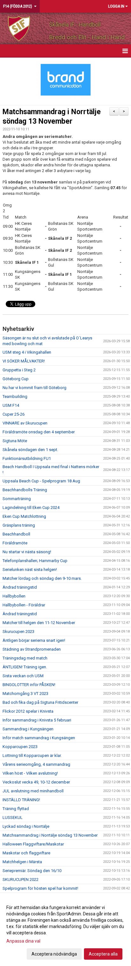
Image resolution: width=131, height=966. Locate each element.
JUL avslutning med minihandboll (33, 791)
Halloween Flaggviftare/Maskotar (33, 844)
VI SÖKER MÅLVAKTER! (24, 361)
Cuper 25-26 (13, 414)
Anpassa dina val (23, 941)
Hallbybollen (14, 596)
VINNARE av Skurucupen (25, 423)
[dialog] (65, 930)
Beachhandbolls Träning (25, 489)
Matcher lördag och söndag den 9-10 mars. (42, 578)
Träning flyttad (16, 808)
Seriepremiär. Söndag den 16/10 (32, 870)
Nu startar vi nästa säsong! (27, 551)
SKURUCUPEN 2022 (20, 879)
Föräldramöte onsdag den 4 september (39, 432)
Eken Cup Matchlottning (24, 516)
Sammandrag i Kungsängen (28, 729)
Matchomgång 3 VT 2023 (25, 693)
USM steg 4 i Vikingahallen (27, 352)
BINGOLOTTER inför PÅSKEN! (29, 684)
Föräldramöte (15, 543)
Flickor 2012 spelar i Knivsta (28, 711)
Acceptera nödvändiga (54, 954)
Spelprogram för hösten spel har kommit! (40, 888)
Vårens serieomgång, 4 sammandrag (36, 764)
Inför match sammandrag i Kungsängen (39, 737)
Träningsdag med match (25, 658)
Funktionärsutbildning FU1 (27, 458)
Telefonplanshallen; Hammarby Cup (35, 560)
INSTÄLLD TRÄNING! (21, 799)
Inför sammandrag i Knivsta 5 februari (37, 720)
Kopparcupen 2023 (20, 746)
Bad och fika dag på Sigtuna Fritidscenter (40, 702)
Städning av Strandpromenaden (32, 649)
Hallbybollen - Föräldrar (24, 605)
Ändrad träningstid (20, 587)
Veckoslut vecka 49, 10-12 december (36, 782)
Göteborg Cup (16, 378)
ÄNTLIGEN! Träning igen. (25, 667)
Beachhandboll (16, 534)
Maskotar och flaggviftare (26, 853)
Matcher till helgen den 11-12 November (39, 622)
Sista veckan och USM (23, 675)
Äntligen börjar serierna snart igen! (34, 640)
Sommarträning (17, 498)
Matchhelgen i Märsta (22, 861)
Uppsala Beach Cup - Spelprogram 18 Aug (41, 481)
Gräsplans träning (19, 525)
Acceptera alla (103, 954)
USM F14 (11, 405)
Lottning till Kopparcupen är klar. (32, 755)
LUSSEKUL (13, 817)
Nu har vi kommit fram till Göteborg (34, 387)
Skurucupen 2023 (18, 631)
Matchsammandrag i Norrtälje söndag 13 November (50, 835)
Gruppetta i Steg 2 (19, 370)
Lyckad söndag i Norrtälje (26, 826)
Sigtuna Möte (15, 440)
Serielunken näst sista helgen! (30, 569)
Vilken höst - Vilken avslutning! (30, 773)
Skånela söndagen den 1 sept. (30, 449)
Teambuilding (15, 396)
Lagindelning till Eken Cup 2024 (31, 507)
